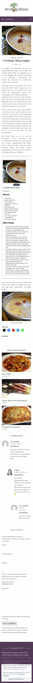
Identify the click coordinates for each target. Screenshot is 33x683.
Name (4, 545)
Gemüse (13, 57)
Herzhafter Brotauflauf (11, 427)
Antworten (14, 446)
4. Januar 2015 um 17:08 (20, 472)
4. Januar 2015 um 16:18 (16, 443)
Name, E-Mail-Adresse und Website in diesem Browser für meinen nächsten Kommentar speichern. (14, 576)
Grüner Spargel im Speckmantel (14, 401)
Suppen (20, 57)
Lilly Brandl (15, 441)
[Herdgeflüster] (16, 8)
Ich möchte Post (11, 664)
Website (4, 563)
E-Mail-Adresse (7, 554)
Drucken (16, 185)
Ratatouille (6, 374)
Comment (5, 588)
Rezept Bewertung (8, 582)
